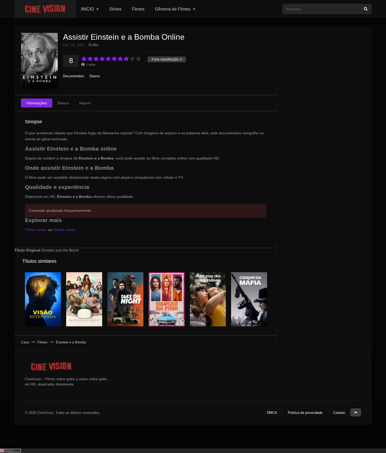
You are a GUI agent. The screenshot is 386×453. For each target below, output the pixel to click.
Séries (115, 9)
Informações (36, 103)
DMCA (272, 413)
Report (85, 103)
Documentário (73, 76)
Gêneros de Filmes (172, 9)
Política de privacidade (305, 413)
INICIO (87, 9)
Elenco (63, 103)
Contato (339, 413)
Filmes (138, 9)
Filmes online (36, 230)
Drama (95, 76)
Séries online (64, 230)
